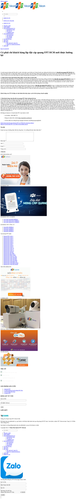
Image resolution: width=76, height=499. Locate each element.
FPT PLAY (9, 31)
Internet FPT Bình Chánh (10, 255)
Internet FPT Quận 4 (8, 240)
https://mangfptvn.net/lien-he (25, 118)
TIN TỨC (6, 40)
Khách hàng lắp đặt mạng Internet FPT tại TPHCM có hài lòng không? (17, 123)
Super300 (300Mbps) (9, 229)
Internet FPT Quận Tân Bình (10, 260)
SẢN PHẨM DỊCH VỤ (9, 28)
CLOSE (2, 495)
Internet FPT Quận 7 (8, 244)
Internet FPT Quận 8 (8, 245)
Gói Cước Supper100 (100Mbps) (11, 220)
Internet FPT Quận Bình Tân (10, 261)
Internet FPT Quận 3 (8, 239)
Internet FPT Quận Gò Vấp (10, 256)
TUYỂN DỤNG (8, 39)
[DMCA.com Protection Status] (4, 416)
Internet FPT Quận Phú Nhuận (11, 264)
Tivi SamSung (10, 35)
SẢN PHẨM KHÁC (9, 33)
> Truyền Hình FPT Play (9, 391)
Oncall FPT (9, 37)
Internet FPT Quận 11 (9, 249)
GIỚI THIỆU (7, 27)
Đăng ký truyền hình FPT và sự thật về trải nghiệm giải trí (14, 124)
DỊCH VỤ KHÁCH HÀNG (13, 44)
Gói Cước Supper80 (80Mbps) (11, 219)
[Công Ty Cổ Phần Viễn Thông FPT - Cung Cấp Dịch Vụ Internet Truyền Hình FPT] (23, 9)
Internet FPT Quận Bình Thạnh (11, 263)
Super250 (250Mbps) (9, 228)
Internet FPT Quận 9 (8, 247)
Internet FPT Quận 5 (8, 241)
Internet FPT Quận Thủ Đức (10, 257)
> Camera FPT (7, 393)
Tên (2, 143)
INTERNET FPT (11, 29)
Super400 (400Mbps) (9, 231)
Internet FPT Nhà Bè (8, 252)
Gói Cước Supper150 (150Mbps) (11, 222)
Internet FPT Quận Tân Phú (10, 259)
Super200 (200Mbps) (9, 227)
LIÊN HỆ (6, 45)
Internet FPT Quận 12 (9, 251)
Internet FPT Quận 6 (8, 243)
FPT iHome (9, 36)
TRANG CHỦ (7, 25)
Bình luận (3, 140)
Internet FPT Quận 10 (9, 248)
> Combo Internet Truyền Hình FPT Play (13, 390)
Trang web (3, 149)
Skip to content (4, 1)
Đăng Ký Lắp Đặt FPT (5, 48)
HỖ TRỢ (6, 41)
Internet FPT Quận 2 (8, 237)
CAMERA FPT (10, 32)
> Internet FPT (7, 389)
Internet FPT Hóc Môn (9, 253)
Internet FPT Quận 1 (8, 236)
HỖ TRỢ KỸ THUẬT (12, 43)
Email (2, 146)
